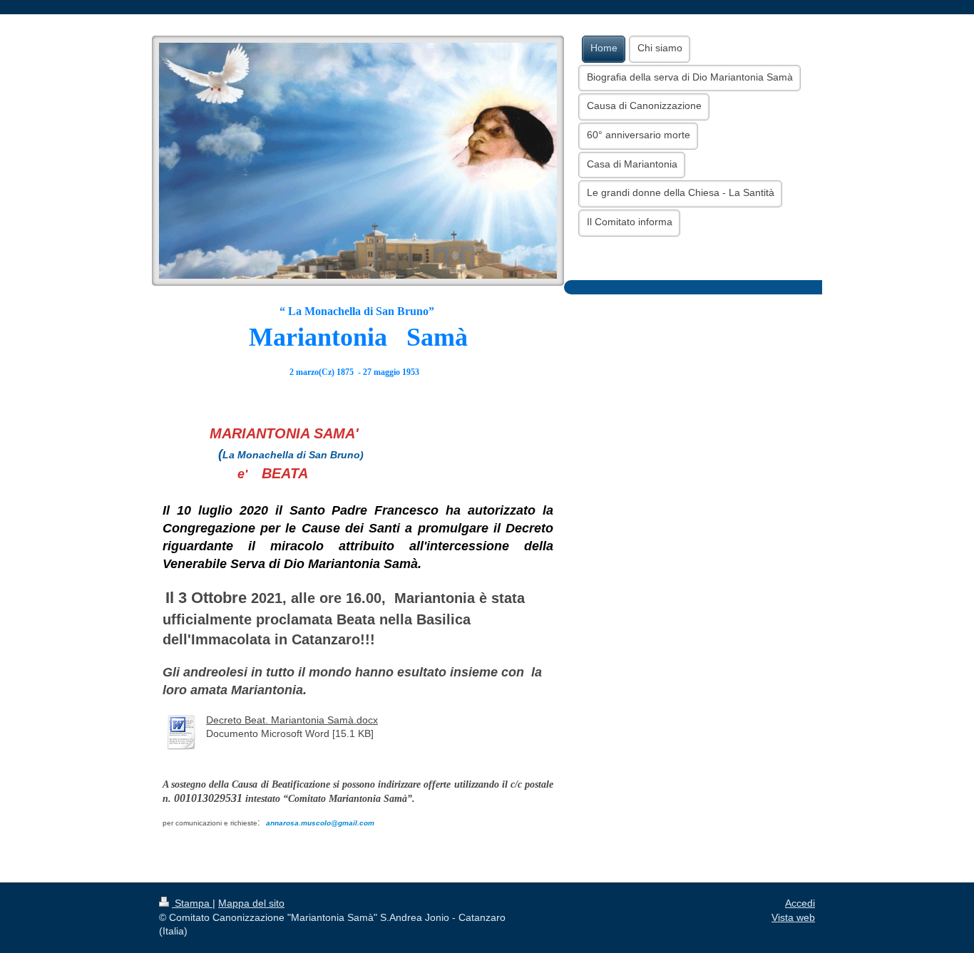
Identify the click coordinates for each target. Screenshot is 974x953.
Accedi (800, 903)
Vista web (793, 917)
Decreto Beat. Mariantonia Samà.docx (292, 720)
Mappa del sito (251, 903)
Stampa (192, 903)
